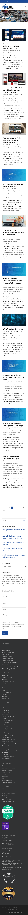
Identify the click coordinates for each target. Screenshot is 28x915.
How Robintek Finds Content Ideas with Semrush (13, 543)
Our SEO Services (5, 710)
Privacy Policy (17, 909)
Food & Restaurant (8, 144)
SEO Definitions (5, 722)
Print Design (4, 696)
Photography (5, 675)
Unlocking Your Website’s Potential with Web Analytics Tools (13, 377)
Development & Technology (10, 465)
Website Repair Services (7, 658)
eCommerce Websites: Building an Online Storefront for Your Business (13, 232)
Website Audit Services (7, 656)
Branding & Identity (6, 692)
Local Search (11, 382)
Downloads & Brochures (7, 786)
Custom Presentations (7, 677)
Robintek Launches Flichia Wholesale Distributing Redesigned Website (12, 140)
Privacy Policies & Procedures (8, 793)
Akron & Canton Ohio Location (9, 768)
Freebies (4, 784)
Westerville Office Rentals (8, 801)
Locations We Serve (6, 772)
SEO (4, 384)
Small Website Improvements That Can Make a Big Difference (13, 556)
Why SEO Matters (6, 714)
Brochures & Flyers (6, 698)
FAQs (3, 778)
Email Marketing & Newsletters (9, 739)
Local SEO (4, 718)
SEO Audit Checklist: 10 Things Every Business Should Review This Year (12, 537)
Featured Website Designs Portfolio (10, 666)
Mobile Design (13, 96)
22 (23, 507)
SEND (4, 633)
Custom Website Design (7, 646)
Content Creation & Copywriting (11, 94)
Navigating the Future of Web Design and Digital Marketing (12, 458)
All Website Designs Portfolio (8, 669)
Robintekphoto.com (6, 683)
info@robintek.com (9, 861)
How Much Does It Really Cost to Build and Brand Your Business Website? (13, 90)
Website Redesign (8, 105)
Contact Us (4, 795)
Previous (5, 507)
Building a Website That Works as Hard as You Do (13, 531)
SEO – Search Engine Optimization (9, 662)
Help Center (4, 797)
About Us (4, 766)
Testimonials (5, 776)
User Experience (5, 754)
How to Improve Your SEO (8, 716)
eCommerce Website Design (8, 652)
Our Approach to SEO (6, 712)
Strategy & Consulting (15, 98)
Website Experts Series (16, 193)
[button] (25, 6)
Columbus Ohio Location (7, 770)
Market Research (6, 752)
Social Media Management (8, 735)
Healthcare (6, 50)
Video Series (6, 101)
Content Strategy (6, 758)
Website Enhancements (7, 660)
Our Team (4, 774)
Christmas (4, 789)
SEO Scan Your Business (7, 746)
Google (5, 382)
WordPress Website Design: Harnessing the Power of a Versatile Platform (13, 331)
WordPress (11, 52)
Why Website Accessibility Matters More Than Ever (12, 550)
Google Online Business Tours (8, 681)
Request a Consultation (7, 799)
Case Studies (5, 664)
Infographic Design (6, 700)
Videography (5, 679)
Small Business (18, 144)
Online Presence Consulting (8, 756)
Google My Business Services (8, 729)
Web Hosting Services (7, 654)
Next (4, 510)
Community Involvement (7, 780)
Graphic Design (5, 690)
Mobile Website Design (7, 648)
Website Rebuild (15, 103)
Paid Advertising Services (7, 724)
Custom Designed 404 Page (8, 782)
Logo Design (4, 694)
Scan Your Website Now (7, 720)
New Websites (14, 50)
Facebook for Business (7, 737)
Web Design (14, 101)
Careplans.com (5, 791)
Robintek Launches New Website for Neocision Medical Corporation (11, 46)
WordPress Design (6, 650)
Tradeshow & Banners (7, 702)
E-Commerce (6, 237)
